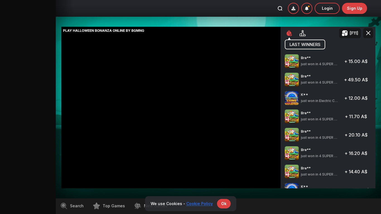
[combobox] (306, 8)
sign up (354, 8)
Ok (223, 203)
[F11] (354, 33)
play (328, 64)
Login (327, 8)
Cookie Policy (199, 203)
